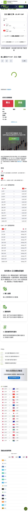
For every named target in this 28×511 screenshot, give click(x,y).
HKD (17, 410)
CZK (17, 399)
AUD (17, 388)
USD (17, 437)
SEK (17, 429)
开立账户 (14, 138)
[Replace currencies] (14, 27)
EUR (17, 405)
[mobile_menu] (26, 6)
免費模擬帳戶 (14, 142)
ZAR (17, 440)
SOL (5, 495)
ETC (5, 492)
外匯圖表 (9, 89)
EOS (5, 489)
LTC (5, 466)
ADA (5, 476)
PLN (17, 424)
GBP (17, 407)
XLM (5, 498)
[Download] (25, 2)
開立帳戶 (21, 6)
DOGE (5, 485)
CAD (17, 391)
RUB (17, 426)
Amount (5, 18)
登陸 (16, 6)
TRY (17, 435)
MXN (17, 416)
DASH (5, 482)
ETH (5, 463)
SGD (17, 432)
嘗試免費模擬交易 (14, 377)
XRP (5, 469)
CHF (17, 394)
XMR (5, 501)
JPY (17, 413)
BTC (5, 460)
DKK (17, 402)
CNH (17, 397)
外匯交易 (19, 161)
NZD (17, 421)
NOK (17, 418)
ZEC (5, 508)
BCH (5, 473)
